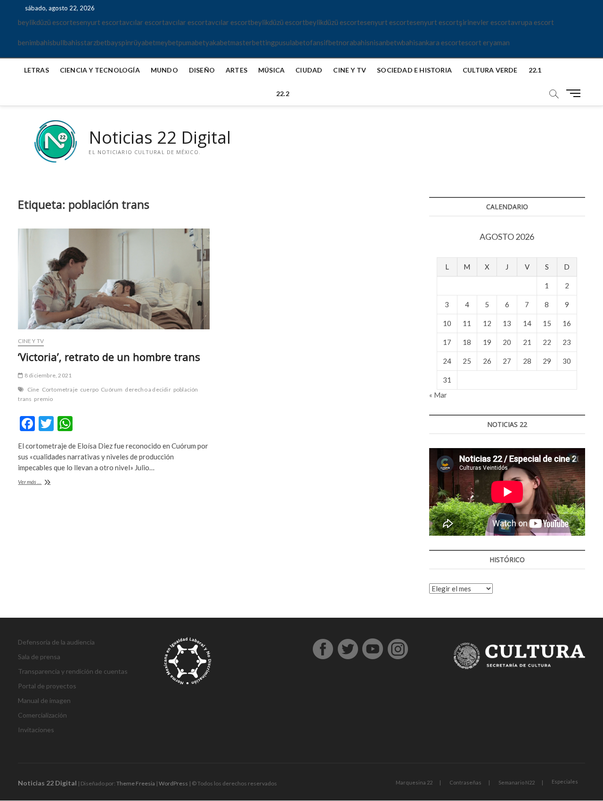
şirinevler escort (485, 22)
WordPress (173, 783)
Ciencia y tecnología (100, 70)
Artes (236, 70)
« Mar (438, 395)
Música (271, 70)
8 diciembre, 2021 (48, 375)
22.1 (535, 70)
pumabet (192, 42)
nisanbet (383, 42)
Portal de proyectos (47, 686)
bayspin (119, 42)
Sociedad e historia (414, 70)
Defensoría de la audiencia (56, 642)
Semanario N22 (516, 782)
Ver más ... (40, 483)
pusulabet (290, 42)
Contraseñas (465, 782)
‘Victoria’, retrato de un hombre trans (109, 357)
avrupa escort (532, 22)
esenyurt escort (97, 22)
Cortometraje (60, 389)
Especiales (565, 781)
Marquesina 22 (414, 782)
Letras (36, 70)
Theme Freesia (135, 783)
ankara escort (439, 42)
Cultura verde (490, 70)
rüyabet (143, 42)
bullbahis (67, 42)
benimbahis (35, 42)
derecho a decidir (148, 389)
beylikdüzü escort (45, 22)
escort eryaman (485, 42)
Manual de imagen (44, 700)
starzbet (94, 42)
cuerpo (89, 389)
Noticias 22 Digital (160, 137)
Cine (33, 389)
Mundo (164, 70)
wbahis (407, 42)
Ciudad (308, 70)
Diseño (202, 70)
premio (43, 398)
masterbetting (252, 42)
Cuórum (111, 389)
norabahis (354, 42)
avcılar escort (143, 22)
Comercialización (42, 715)
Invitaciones (36, 730)
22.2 (282, 94)
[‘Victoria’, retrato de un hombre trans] (113, 279)
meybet (167, 42)
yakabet (217, 42)
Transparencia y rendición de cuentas (73, 671)
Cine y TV (349, 70)
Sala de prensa (39, 657)
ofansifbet (322, 42)
